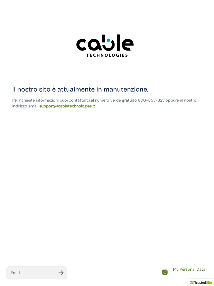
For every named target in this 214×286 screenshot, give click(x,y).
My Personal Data (189, 269)
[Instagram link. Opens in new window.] (165, 272)
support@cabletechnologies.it (67, 106)
